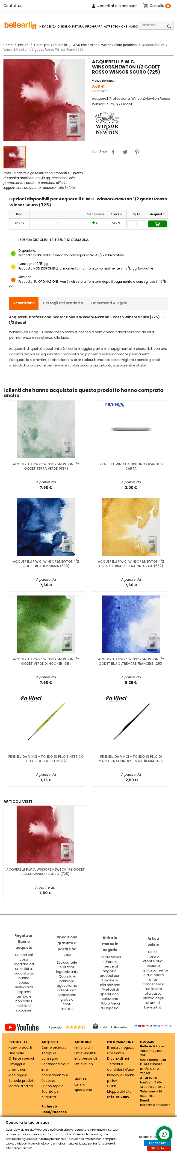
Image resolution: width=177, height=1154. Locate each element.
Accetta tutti (157, 1143)
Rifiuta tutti (158, 1148)
